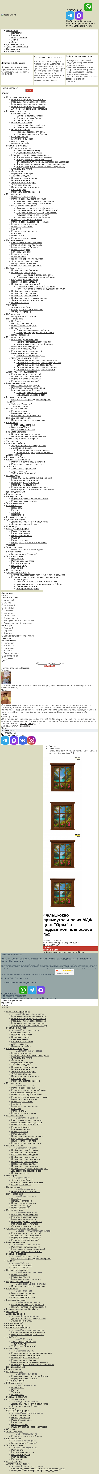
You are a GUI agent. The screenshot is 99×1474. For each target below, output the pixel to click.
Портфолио (16, 33)
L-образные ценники (21, 252)
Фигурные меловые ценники (24, 261)
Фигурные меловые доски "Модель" (33, 217)
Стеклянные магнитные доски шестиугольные (38, 367)
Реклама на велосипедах (18, 459)
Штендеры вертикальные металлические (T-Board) (40, 166)
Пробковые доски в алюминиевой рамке (35, 277)
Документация (13, 51)
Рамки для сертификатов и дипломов (29, 542)
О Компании (12, 30)
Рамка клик (16, 538)
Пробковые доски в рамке (23, 273)
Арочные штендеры (20, 176)
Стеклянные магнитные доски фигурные (35, 369)
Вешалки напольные (16, 432)
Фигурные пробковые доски (24, 279)
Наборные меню (14, 314)
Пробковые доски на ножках (24, 291)
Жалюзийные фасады (21, 448)
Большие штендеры (21, 180)
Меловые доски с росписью (24, 231)
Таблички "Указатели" (21, 404)
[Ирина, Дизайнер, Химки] (6, 703)
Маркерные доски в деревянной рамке (29, 499)
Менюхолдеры (13, 476)
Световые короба (24, 120)
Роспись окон (17, 568)
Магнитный (9, 600)
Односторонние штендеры (29, 150)
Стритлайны (17, 171)
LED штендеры (18, 190)
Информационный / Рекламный (19, 621)
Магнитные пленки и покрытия (26, 416)
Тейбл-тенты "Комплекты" (23, 473)
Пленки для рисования (17, 409)
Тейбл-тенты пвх (19, 471)
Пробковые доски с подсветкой (26, 376)
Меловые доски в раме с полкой (26, 219)
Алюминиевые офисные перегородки (29, 109)
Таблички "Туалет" (20, 406)
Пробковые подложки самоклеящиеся (29, 298)
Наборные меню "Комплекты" (25, 316)
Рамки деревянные (20, 533)
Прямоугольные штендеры (24, 178)
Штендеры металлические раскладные (30, 155)
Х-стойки (15, 512)
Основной (8, 628)
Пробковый (9, 608)
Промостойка (17, 515)
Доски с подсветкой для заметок (21, 372)
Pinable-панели (13, 494)
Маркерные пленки (20, 413)
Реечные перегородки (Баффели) (22, 439)
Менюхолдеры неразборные (25, 482)
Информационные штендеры (25, 187)
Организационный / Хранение (18, 623)
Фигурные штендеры (21, 185)
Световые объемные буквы (29, 116)
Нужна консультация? (11, 1000)
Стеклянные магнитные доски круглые (34, 365)
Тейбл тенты (12, 466)
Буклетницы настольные (23, 429)
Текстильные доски (15, 503)
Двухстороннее (11, 656)
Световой (8, 613)
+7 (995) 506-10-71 (75, 10)
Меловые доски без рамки (23, 196)
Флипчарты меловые (21, 312)
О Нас (52, 959)
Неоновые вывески (20, 130)
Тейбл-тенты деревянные (23, 469)
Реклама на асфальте (16, 517)
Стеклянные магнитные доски (25, 358)
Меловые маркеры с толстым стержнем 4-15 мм (39, 584)
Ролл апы (15, 510)
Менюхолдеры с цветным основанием (29, 487)
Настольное (9, 648)
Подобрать (49, 666)
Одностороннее (11, 653)
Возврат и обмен (19, 37)
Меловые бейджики (20, 249)
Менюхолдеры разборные (23, 485)
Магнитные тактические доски (30, 356)
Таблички (10, 402)
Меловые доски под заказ (23, 238)
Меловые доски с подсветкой (25, 381)
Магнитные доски (14, 337)
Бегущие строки (13, 552)
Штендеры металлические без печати (34, 160)
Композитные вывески (22, 139)
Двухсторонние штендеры (29, 153)
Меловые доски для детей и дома (27, 549)
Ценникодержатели (15, 492)
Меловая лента (18, 256)
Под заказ (8, 658)
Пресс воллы (17, 508)
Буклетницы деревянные (23, 425)
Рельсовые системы (16, 383)
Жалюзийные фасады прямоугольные (34, 452)
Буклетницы (12, 422)
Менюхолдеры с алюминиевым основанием (32, 489)
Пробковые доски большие (24, 282)
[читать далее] (42, 710)
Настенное (9, 643)
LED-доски (16, 229)
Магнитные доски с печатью (24, 353)
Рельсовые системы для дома (25, 386)
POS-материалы (14, 506)
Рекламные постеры (16, 397)
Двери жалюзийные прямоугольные (28, 446)
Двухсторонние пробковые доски (27, 300)
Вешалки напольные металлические (28, 436)
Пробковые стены (20, 303)
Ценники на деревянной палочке (27, 259)
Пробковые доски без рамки (24, 270)
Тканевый (8, 610)
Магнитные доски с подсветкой (26, 374)
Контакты (15, 35)
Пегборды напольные (21, 323)
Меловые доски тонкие (22, 226)
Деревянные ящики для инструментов (29, 522)
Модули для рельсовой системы (26, 390)
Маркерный (9, 605)
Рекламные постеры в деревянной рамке (31, 399)
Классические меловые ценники (26, 243)
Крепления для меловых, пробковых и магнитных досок (38, 575)
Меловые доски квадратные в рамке (33, 203)
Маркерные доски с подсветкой (26, 379)
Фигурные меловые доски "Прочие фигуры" (37, 210)
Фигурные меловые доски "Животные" (34, 208)
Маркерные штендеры (22, 173)
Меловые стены (19, 236)
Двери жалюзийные (15, 443)
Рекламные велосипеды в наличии (28, 462)
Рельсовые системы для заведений (28, 388)
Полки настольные (20, 335)
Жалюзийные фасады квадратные (33, 450)
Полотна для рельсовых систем (31, 393)
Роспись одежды (19, 566)
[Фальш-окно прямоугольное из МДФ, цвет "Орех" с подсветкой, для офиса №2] (62, 794)
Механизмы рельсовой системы (31, 395)
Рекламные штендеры (17, 146)
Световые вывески (20, 113)
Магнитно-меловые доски (23, 349)
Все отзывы (6, 733)
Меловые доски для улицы (24, 224)
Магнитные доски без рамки (24, 339)
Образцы (10, 545)
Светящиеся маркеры (27, 586)
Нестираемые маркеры (27, 589)
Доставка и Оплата (15, 44)
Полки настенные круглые (23, 326)
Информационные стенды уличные (28, 420)
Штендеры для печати (21, 169)
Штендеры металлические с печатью (34, 157)
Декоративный (11, 618)
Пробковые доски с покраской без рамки (35, 286)
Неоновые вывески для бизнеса (31, 134)
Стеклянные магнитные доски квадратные (36, 360)
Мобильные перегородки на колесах (28, 102)
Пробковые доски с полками (24, 296)
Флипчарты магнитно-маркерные (27, 309)
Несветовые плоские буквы (29, 127)
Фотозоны (16, 233)
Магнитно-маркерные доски (24, 346)
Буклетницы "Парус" (21, 427)
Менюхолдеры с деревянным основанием (31, 478)
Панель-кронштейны (21, 143)
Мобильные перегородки (18, 97)
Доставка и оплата (21, 959)
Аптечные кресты (19, 141)
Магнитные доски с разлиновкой (26, 351)
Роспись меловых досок (22, 561)
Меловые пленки (19, 411)
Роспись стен (17, 559)
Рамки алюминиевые (21, 536)
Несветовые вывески (21, 123)
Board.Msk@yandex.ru (11, 954)
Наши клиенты (13, 49)
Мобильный (9, 615)
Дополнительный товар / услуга (19, 636)
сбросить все (7, 593)
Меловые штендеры (21, 148)
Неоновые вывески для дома (30, 132)
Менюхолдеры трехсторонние (25, 480)
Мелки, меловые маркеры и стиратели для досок (34, 577)
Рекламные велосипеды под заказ (27, 464)
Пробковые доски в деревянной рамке (34, 275)
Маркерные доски (14, 496)
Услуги (14, 40)
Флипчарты (11, 305)
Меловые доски (13, 194)
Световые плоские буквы (28, 118)
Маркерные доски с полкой (24, 501)
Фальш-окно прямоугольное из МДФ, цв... (65, 952)
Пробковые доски (14, 268)
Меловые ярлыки (19, 254)
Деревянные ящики (15, 519)
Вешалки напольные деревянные (27, 434)
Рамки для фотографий (17, 529)
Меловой (8, 603)
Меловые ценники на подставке (26, 245)
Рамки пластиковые (20, 531)
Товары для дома (14, 547)
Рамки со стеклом (19, 540)
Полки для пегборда (21, 328)
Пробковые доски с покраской (25, 284)
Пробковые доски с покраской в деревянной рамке (40, 289)
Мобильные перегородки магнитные (28, 100)
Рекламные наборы (15, 457)
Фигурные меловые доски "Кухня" (32, 215)
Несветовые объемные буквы (30, 125)
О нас (14, 42)
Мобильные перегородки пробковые (28, 104)
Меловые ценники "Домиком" (25, 247)
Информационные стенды (18, 418)
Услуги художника (14, 556)
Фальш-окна (12, 441)
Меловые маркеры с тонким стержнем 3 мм (37, 582)
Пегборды (16, 321)
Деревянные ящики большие (25, 524)
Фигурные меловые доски (23, 206)
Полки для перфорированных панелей (35, 333)
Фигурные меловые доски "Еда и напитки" (36, 213)
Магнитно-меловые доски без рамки (33, 342)
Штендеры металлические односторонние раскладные (42, 162)
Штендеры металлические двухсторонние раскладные (42, 164)
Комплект (8, 633)
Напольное (9, 645)
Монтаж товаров (14, 570)
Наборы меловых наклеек (23, 263)
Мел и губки (22, 579)
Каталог (5, 1005)
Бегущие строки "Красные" (24, 554)
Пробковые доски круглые (23, 293)
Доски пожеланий (14, 455)
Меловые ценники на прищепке (26, 266)
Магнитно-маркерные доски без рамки (34, 344)
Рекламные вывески (16, 111)
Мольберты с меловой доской (25, 192)
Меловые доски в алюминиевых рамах (29, 222)
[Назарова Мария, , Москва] (6, 684)
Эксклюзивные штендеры (23, 183)
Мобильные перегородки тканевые (28, 106)
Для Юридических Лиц (17, 47)
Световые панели (19, 136)
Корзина (5, 1003)
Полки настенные (14, 319)
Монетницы (11, 526)
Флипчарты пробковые (22, 307)
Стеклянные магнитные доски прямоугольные (38, 363)
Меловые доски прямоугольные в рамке (35, 201)
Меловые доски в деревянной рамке (28, 199)
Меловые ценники (14, 240)
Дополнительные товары (18, 572)
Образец (8, 631)
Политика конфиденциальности (21, 983)
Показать (25, 668)
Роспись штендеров (20, 563)
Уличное (8, 651)
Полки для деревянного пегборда (32, 330)
